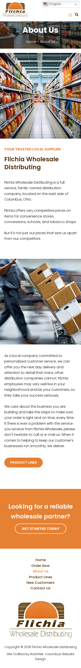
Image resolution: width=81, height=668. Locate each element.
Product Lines (40, 577)
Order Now (40, 565)
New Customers (40, 582)
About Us (41, 571)
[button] (77, 15)
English (55, 4)
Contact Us (40, 588)
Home (40, 559)
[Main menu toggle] (70, 15)
